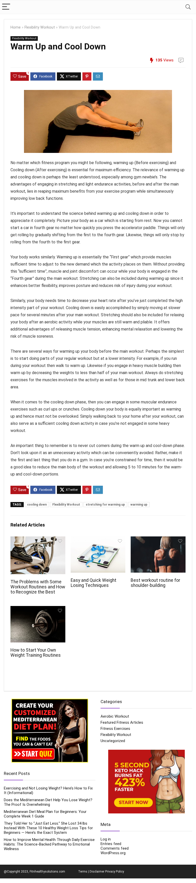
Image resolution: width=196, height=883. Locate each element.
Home (15, 27)
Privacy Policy (114, 871)
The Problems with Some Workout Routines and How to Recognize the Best (37, 587)
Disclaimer (97, 871)
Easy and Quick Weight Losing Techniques (93, 583)
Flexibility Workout (39, 27)
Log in (106, 839)
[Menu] (6, 7)
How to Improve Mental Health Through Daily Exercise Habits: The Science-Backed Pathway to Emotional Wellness (49, 844)
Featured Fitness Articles (122, 722)
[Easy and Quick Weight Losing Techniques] (98, 539)
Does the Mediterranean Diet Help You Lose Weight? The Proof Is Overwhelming (48, 802)
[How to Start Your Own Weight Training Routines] (37, 609)
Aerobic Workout (115, 716)
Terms (82, 871)
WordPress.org (113, 853)
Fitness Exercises (115, 728)
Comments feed (115, 848)
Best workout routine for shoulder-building (155, 583)
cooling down (37, 504)
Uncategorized (113, 741)
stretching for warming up (105, 504)
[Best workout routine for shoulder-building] (158, 539)
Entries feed (111, 843)
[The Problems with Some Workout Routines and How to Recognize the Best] (37, 539)
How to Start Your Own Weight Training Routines (35, 653)
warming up (138, 504)
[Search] (188, 7)
